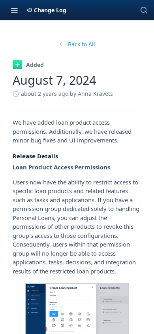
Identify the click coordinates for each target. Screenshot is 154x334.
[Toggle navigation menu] (14, 10)
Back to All (81, 44)
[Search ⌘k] (143, 10)
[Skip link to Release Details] (7, 155)
